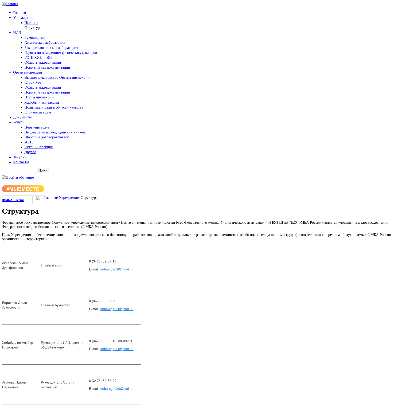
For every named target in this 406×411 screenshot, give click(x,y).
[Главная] (10, 4)
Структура (32, 28)
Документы (22, 117)
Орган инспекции (27, 72)
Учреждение (23, 18)
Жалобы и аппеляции (41, 102)
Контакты (21, 162)
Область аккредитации (42, 62)
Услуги (18, 122)
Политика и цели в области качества (53, 107)
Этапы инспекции (39, 97)
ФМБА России (13, 200)
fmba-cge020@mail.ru (116, 269)
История (31, 23)
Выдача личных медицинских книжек (55, 132)
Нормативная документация (47, 67)
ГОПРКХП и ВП (38, 57)
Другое (30, 152)
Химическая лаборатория (44, 42)
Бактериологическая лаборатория (51, 48)
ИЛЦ (17, 33)
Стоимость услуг (38, 112)
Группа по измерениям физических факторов (60, 53)
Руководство (34, 37)
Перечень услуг (37, 127)
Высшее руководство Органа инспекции (57, 77)
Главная (19, 13)
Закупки (20, 157)
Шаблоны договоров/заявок (46, 137)
